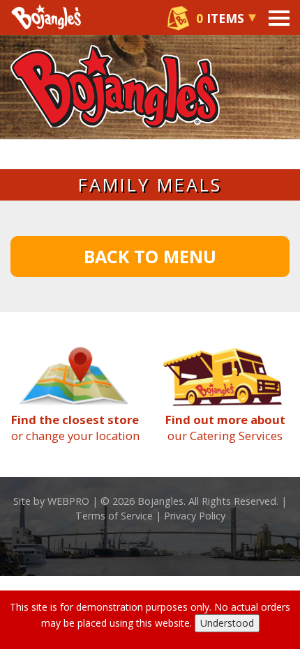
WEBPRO (68, 501)
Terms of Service (114, 515)
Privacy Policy (194, 515)
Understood (227, 623)
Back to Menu (150, 256)
